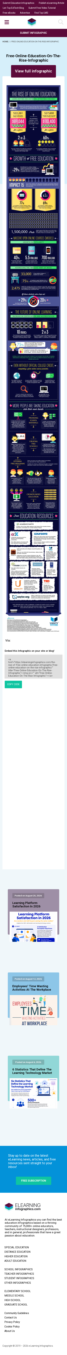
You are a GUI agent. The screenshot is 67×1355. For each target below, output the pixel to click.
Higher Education (15, 1256)
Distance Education (17, 1251)
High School (12, 1300)
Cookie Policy (12, 1326)
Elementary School (17, 1291)
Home (5, 41)
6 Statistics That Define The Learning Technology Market (32, 1071)
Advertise (25, 12)
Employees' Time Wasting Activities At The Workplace (31, 988)
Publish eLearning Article (51, 3)
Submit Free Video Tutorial (42, 8)
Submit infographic (33, 32)
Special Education (16, 1247)
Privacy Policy (12, 1322)
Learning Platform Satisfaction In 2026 (26, 904)
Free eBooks (9, 12)
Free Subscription (33, 1180)
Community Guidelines (16, 1313)
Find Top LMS (41, 12)
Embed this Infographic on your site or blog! (29, 651)
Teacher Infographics (19, 1273)
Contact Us (10, 1317)
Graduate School (15, 1304)
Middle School (14, 1295)
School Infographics (18, 1269)
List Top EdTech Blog (13, 8)
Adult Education (15, 1260)
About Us (9, 1331)
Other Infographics (17, 1282)
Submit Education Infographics (18, 3)
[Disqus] (33, 735)
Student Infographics (19, 1278)
